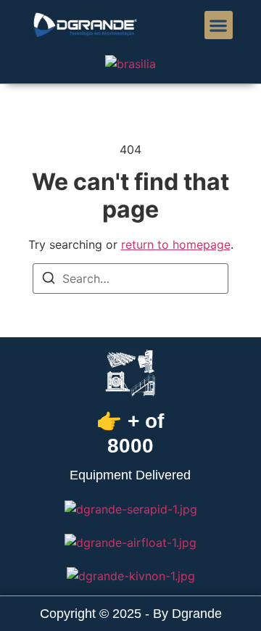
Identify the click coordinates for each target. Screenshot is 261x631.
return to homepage (176, 244)
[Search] (48, 280)
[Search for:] (130, 278)
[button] (218, 25)
